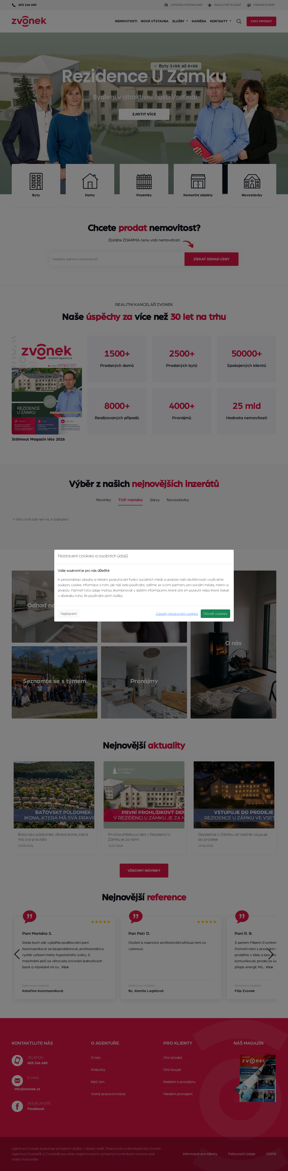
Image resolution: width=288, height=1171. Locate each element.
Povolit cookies (215, 613)
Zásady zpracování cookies (177, 613)
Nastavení (68, 613)
